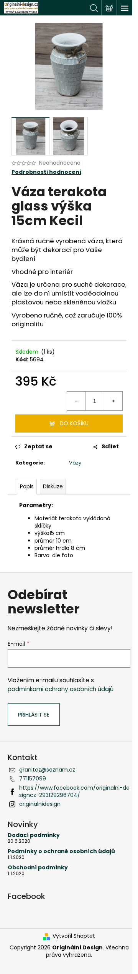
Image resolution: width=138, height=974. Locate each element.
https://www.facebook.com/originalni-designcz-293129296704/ (74, 791)
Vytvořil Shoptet (74, 936)
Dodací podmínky (34, 835)
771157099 (32, 778)
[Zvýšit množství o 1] (113, 401)
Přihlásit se (33, 714)
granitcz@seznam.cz (47, 770)
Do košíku (74, 423)
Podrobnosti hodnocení (46, 172)
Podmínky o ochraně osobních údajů (61, 851)
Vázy (75, 462)
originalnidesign (40, 804)
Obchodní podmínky (38, 867)
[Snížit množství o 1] (76, 401)
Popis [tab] (27, 486)
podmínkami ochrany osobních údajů (60, 689)
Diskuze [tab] (53, 486)
